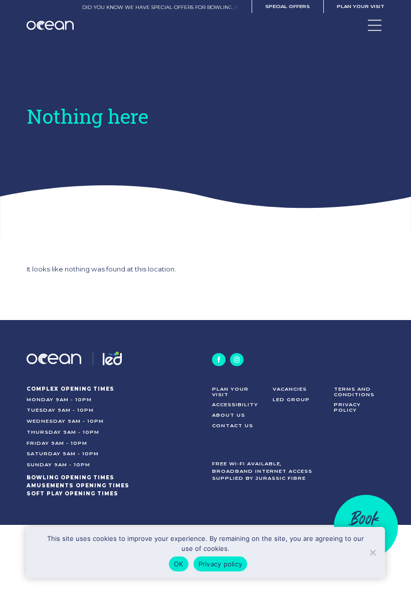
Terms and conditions (354, 391)
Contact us (232, 425)
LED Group (291, 399)
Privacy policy (347, 407)
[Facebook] (218, 359)
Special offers (287, 6)
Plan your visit (360, 6)
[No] (372, 552)
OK (178, 564)
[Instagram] (236, 359)
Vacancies (290, 389)
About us (228, 415)
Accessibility (235, 404)
